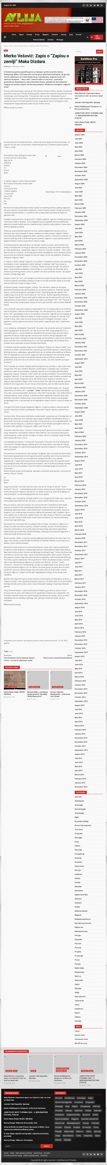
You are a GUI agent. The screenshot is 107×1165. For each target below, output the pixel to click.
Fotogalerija (79, 854)
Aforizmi (78, 797)
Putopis (78, 964)
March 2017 (79, 579)
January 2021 (80, 392)
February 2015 (80, 681)
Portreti (78, 34)
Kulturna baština (38, 40)
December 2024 (81, 216)
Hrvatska (78, 862)
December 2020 (81, 396)
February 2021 (80, 387)
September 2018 (81, 506)
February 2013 (80, 779)
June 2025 (79, 192)
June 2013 (79, 762)
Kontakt (47, 1153)
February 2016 (80, 632)
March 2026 (79, 155)
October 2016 (80, 599)
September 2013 (81, 750)
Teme (77, 1005)
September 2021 (81, 359)
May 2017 (78, 571)
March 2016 (79, 628)
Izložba (77, 878)
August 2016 (80, 608)
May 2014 (78, 718)
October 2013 (80, 746)
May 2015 (78, 669)
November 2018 (81, 497)
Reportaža (79, 980)
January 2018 (80, 538)
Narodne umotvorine (83, 923)
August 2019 (80, 461)
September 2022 (81, 310)
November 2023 (81, 261)
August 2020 (80, 412)
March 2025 (79, 204)
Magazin (46, 34)
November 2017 (81, 546)
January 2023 (80, 294)
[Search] (87, 37)
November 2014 (81, 693)
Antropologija (80, 809)
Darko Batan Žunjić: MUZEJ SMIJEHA (14, 680)
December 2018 (81, 493)
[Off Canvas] (5, 37)
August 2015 (80, 656)
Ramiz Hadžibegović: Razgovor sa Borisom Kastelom (66, 1064)
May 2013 (78, 766)
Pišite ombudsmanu (31, 1155)
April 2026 (79, 151)
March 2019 (79, 481)
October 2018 (80, 502)
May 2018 (78, 522)
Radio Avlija (79, 968)
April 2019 (79, 477)
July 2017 (78, 563)
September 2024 (81, 220)
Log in (77, 1031)
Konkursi (78, 903)
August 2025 (80, 184)
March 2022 (79, 334)
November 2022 (81, 302)
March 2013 (79, 775)
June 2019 (79, 469)
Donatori (44, 1155)
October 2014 (80, 697)
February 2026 (80, 159)
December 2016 (81, 591)
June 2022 (79, 322)
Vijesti (21, 34)
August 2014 (80, 705)
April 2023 (79, 281)
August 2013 (80, 754)
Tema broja (79, 1001)
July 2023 (78, 269)
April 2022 (79, 330)
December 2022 (81, 298)
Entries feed (80, 1035)
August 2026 (80, 135)
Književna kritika (81, 895)
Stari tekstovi (80, 997)
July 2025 (78, 188)
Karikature (79, 891)
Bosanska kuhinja (81, 821)
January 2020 (80, 440)
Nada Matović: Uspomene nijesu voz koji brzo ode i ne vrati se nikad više (89, 95)
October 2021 (80, 355)
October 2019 (80, 453)
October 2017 (80, 550)
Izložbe (77, 882)
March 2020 (79, 432)
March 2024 (79, 245)
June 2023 (79, 273)
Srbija (77, 993)
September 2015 (81, 652)
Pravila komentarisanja (13, 1155)
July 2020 (78, 416)
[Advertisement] (74, 20)
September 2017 (81, 555)
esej (11, 651)
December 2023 (81, 257)
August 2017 (80, 559)
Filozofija (78, 850)
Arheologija (79, 813)
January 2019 (80, 489)
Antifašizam (79, 801)
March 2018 (79, 530)
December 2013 (81, 738)
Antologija (79, 805)
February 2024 (80, 249)
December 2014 (81, 689)
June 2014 (79, 713)
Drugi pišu (79, 834)
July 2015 (78, 661)
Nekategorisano (81, 931)
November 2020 (81, 400)
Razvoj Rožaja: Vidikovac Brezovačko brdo (20, 1123)
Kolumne (55, 34)
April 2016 (79, 624)
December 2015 (81, 640)
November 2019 (81, 449)
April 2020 (79, 428)
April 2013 (79, 771)
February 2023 (80, 290)
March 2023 (79, 286)
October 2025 (80, 176)
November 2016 (81, 595)
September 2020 (81, 408)
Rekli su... (79, 1131)
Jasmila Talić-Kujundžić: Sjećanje (87, 102)
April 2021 (79, 379)
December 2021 (81, 347)
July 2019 (78, 465)
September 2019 (81, 457)
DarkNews (61, 1160)
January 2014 (80, 734)
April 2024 (79, 241)
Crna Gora (79, 829)
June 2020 (79, 420)
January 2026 (80, 163)
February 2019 (80, 485)
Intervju (63, 34)
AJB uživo (98, 37)
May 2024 (78, 237)
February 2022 (80, 339)
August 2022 (80, 314)
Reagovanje (79, 972)
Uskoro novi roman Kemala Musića (57, 656)
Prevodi (78, 948)
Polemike (78, 940)
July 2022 (78, 318)
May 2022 (78, 326)
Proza (37, 34)
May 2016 (78, 620)
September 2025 (81, 180)
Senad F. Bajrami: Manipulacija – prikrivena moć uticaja (61, 680)
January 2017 (80, 587)
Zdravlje (50, 40)
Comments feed (81, 1039)
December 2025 (81, 167)
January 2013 (80, 783)
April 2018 (79, 526)
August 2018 (80, 510)
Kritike (77, 907)
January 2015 (80, 685)
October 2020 (80, 404)
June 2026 (79, 143)
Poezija (29, 34)
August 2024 (80, 224)
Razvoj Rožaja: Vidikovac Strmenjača (18, 1140)
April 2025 (79, 200)
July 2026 (78, 139)
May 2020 (78, 424)
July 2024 (78, 228)
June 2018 (79, 518)
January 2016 (80, 636)
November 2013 (81, 742)
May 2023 (78, 277)
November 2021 (81, 351)
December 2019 (81, 444)
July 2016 (78, 612)
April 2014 (79, 722)
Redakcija (7, 66)
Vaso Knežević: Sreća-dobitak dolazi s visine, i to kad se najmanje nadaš (19, 658)
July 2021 (78, 367)
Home (14, 34)
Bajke (77, 817)
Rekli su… (78, 976)
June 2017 (79, 567)
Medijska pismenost (83, 919)
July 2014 (78, 709)
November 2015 (81, 644)
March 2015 (79, 677)
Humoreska (79, 866)
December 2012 (81, 787)
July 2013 (78, 758)
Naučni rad (79, 927)
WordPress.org (81, 1043)
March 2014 (79, 726)
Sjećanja (78, 988)
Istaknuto (13, 687)
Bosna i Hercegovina (83, 825)
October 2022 (80, 306)
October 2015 (80, 648)
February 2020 (80, 436)
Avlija (12, 1153)
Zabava (78, 1017)
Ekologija (60, 40)
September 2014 (81, 701)
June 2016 (79, 616)
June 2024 (79, 233)
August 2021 (80, 363)
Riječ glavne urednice (24, 1153)
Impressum (38, 1153)
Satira (77, 984)
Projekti (78, 952)
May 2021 (78, 375)
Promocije (79, 956)
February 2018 (80, 534)
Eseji (71, 34)
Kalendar (78, 887)
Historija (78, 858)
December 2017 (81, 542)
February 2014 (80, 730)
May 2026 (78, 147)
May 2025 (78, 196)
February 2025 (80, 208)
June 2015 (79, 665)
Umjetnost (79, 1009)
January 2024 (80, 253)
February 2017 (80, 583)
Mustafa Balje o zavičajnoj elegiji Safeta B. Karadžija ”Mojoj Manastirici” (38, 680)
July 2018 (78, 514)
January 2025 (80, 212)
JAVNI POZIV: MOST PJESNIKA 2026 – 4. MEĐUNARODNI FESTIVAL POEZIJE (89, 115)
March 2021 (79, 383)
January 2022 (80, 343)
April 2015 (79, 673)
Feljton (77, 846)
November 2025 (81, 171)
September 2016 (81, 603)
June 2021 (79, 371)
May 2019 (78, 473)
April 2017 (79, 575)
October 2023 (80, 265)
